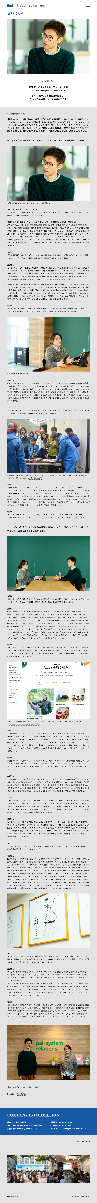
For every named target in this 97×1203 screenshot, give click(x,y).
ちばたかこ (21, 1094)
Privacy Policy (12, 1196)
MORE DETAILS (83, 1141)
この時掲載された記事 (35, 478)
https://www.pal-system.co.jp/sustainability (24, 724)
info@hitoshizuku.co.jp (75, 1129)
